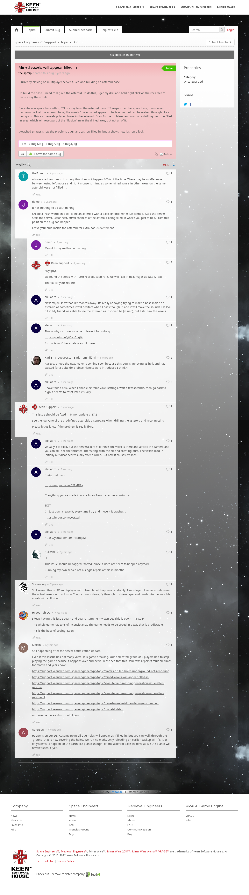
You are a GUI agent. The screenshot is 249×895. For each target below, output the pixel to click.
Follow (168, 154)
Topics (31, 30)
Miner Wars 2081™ (119, 851)
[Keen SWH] (22, 878)
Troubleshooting (79, 829)
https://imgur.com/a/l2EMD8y (64, 485)
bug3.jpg (71, 144)
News (14, 815)
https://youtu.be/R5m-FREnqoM (65, 538)
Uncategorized (193, 81)
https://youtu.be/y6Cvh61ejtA (64, 337)
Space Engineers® (47, 851)
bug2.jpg (54, 144)
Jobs (13, 829)
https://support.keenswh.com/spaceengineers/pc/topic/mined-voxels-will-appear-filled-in (90, 677)
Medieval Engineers (196, 7)
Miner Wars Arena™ (144, 851)
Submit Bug (52, 30)
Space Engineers (162, 7)
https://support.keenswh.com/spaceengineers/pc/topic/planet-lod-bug (78, 709)
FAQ (71, 825)
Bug (76, 42)
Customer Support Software (143, 792)
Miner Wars (226, 7)
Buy (71, 834)
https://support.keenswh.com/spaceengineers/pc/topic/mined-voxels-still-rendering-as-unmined (95, 703)
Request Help (109, 30)
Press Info (17, 825)
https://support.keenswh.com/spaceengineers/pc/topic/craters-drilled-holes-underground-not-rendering (100, 671)
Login (230, 30)
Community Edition (139, 829)
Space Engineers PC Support (35, 42)
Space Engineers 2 (130, 7)
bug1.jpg (37, 144)
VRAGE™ (163, 851)
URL (38, 194)
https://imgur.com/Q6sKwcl (62, 517)
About (72, 820)
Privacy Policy (65, 861)
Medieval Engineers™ (74, 851)
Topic (64, 42)
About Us (16, 820)
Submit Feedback (80, 30)
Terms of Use (45, 861)
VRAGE (190, 815)
